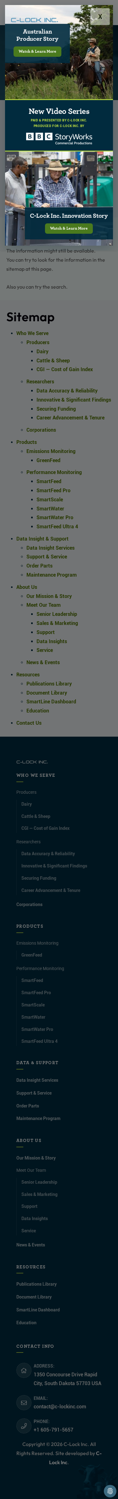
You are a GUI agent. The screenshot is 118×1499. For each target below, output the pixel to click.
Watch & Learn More (37, 52)
